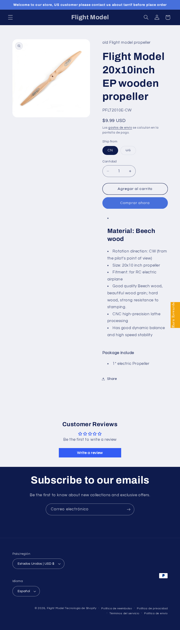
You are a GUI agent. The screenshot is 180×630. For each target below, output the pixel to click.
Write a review (90, 453)
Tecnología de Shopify (80, 608)
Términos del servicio (124, 613)
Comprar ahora (135, 203)
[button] (10, 17)
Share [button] (112, 379)
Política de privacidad (152, 608)
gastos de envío (120, 127)
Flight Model (55, 608)
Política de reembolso (116, 608)
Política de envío (156, 613)
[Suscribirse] (128, 509)
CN (110, 150)
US (131, 151)
